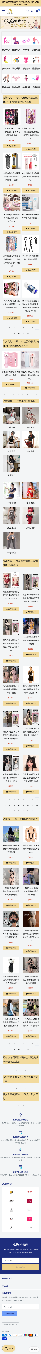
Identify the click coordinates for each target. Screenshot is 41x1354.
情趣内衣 (26, 68)
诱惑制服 (36, 68)
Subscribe (20, 1267)
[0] (36, 11)
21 (28, 811)
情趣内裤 (16, 87)
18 (14, 811)
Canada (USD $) (9, 1324)
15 (32, 805)
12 (28, 334)
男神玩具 (16, 49)
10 (18, 334)
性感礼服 (26, 87)
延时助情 (16, 68)
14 (28, 805)
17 (9, 811)
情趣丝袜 (6, 87)
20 (23, 811)
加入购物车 (13, 146)
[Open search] (28, 11)
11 (23, 334)
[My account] (32, 11)
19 (18, 811)
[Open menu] (3, 11)
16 (37, 805)
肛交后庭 (36, 49)
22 (32, 811)
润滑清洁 (36, 87)
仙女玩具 (6, 49)
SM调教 (26, 49)
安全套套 (6, 68)
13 (23, 805)
